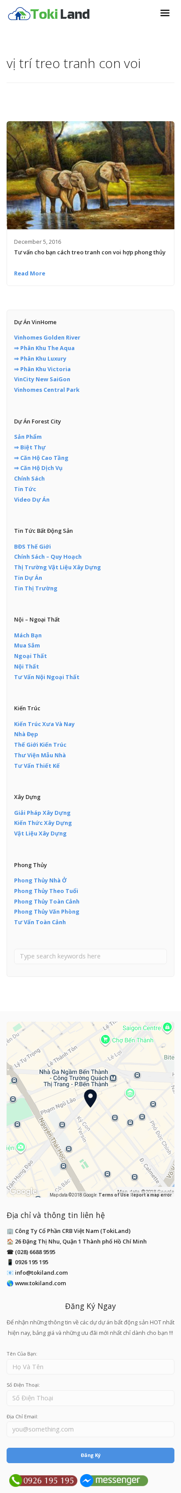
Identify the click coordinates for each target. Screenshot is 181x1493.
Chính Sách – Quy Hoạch (48, 556)
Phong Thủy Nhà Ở (40, 880)
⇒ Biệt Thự (30, 447)
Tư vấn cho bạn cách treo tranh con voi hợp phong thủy (90, 252)
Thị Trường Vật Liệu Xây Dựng (57, 567)
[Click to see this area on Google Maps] (23, 1191)
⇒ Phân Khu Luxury (40, 358)
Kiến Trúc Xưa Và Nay (44, 724)
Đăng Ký (91, 1455)
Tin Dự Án (28, 578)
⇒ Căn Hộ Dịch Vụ (38, 468)
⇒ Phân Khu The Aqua (44, 348)
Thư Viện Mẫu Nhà (40, 755)
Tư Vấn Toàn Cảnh (40, 922)
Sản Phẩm (28, 437)
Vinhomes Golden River (47, 337)
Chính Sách (29, 478)
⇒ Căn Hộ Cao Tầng (41, 458)
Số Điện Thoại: (23, 1384)
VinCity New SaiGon (42, 379)
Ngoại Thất (30, 656)
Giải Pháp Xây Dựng (42, 813)
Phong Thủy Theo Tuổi (46, 891)
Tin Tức (25, 489)
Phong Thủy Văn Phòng (47, 911)
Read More (29, 273)
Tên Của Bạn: (22, 1353)
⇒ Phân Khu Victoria (42, 369)
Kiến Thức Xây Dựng (43, 823)
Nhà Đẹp (26, 734)
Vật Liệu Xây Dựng (40, 833)
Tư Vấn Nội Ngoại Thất (47, 677)
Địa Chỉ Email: (22, 1416)
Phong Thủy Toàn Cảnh (47, 901)
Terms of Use (113, 1195)
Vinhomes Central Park (47, 390)
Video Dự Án (32, 499)
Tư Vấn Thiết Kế (37, 766)
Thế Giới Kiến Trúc (40, 744)
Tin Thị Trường (36, 588)
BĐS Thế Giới (32, 546)
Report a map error (151, 1195)
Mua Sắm (27, 645)
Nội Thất (26, 666)
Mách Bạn (28, 635)
